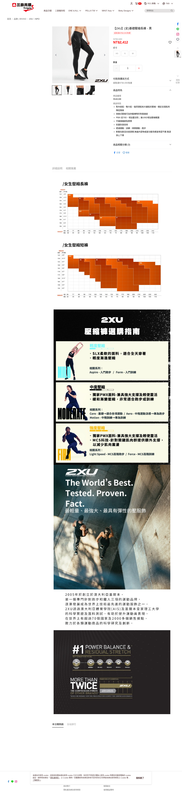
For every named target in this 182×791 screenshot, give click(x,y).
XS (117, 53)
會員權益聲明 (109, 790)
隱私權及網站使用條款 (71, 790)
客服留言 (107, 786)
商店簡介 (66, 786)
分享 (118, 152)
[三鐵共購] (23, 7)
